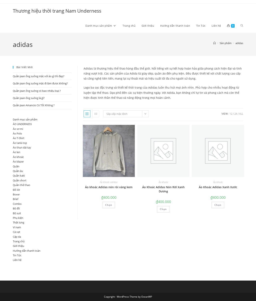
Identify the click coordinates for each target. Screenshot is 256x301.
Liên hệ (17, 260)
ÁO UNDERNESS (22, 124)
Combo (17, 204)
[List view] (95, 113)
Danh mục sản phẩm (25, 119)
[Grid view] (87, 113)
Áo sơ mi (18, 129)
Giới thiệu (18, 246)
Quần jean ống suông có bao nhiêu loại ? (37, 91)
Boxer (16, 194)
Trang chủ (19, 241)
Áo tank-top (20, 143)
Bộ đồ (16, 208)
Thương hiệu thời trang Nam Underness (57, 10)
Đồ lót (16, 190)
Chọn (108, 205)
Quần (16, 166)
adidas (239, 43)
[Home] (214, 43)
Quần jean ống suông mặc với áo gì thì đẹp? (38, 76)
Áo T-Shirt (18, 138)
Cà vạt (16, 232)
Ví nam (17, 227)
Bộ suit (17, 213)
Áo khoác (163, 182)
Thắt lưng (18, 222)
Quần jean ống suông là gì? (29, 98)
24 (235, 113)
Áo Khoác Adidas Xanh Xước (218, 187)
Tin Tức (17, 255)
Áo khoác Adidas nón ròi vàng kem (108, 187)
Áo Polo (17, 133)
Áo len (16, 152)
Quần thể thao (21, 185)
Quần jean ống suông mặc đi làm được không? (40, 83)
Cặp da (17, 236)
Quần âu (18, 171)
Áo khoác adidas (108, 182)
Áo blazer (18, 161)
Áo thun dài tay (22, 147)
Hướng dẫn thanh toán (26, 251)
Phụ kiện (18, 218)
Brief (15, 199)
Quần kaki (19, 175)
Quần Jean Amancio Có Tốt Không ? (34, 105)
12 (231, 113)
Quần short (19, 180)
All (241, 113)
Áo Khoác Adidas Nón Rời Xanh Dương (163, 189)
